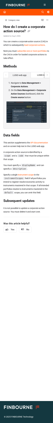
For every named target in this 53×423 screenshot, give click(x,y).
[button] (46, 416)
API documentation (39, 142)
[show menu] (44, 5)
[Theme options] (48, 12)
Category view (14, 20)
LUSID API (41, 75)
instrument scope (26, 175)
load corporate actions (34, 45)
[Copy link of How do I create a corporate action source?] (28, 31)
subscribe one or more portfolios (32, 51)
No (27, 229)
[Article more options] (47, 20)
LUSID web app (19, 75)
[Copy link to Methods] (21, 66)
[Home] (18, 5)
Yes (12, 229)
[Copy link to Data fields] (24, 135)
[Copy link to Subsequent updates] (39, 201)
